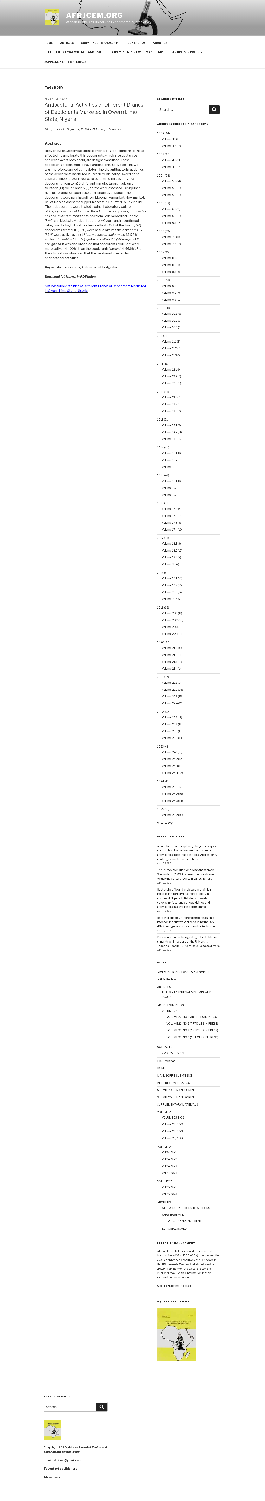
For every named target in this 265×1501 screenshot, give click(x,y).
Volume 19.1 (169, 578)
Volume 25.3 (170, 800)
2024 (160, 781)
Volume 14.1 (169, 425)
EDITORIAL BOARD (174, 1228)
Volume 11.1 (169, 341)
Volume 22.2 (170, 689)
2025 (160, 809)
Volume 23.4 (170, 738)
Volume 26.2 (170, 815)
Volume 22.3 (170, 696)
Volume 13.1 (169, 397)
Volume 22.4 (170, 703)
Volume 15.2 (169, 460)
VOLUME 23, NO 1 (173, 1117)
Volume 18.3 (169, 557)
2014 (160, 447)
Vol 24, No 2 (169, 1159)
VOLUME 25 (164, 1181)
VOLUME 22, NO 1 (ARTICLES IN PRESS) (192, 1016)
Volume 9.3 (169, 299)
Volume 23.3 (170, 731)
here (73, 1468)
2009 (160, 308)
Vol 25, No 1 (169, 1187)
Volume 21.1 (169, 648)
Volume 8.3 (169, 271)
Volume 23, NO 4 (172, 1138)
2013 (160, 419)
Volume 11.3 (169, 355)
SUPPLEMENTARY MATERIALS (65, 61)
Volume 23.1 (169, 717)
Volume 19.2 (169, 585)
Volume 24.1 (169, 752)
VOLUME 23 (164, 1112)
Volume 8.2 (169, 264)
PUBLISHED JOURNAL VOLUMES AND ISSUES (74, 52)
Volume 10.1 (169, 313)
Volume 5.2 (169, 188)
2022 (160, 711)
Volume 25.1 (169, 787)
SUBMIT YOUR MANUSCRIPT (100, 42)
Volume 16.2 (169, 487)
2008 (160, 280)
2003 (160, 154)
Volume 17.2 (169, 515)
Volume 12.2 (169, 376)
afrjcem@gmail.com (67, 1460)
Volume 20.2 (170, 620)
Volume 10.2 (170, 320)
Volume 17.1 (169, 508)
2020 (160, 642)
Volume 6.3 (169, 222)
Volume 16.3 (169, 494)
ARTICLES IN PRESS (185, 52)
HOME (48, 42)
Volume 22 (164, 823)
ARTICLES (67, 42)
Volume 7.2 (169, 244)
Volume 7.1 (169, 237)
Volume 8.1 (169, 257)
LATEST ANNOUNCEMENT (184, 1220)
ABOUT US (160, 42)
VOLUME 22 (169, 1011)
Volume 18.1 (169, 543)
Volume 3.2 (169, 146)
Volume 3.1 (169, 139)
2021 (160, 677)
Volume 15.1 (169, 453)
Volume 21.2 (169, 654)
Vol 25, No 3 (169, 1193)
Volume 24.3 (170, 766)
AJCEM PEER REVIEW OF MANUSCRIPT (138, 52)
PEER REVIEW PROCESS (173, 1082)
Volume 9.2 (169, 292)
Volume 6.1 (169, 209)
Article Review (166, 979)
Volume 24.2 (170, 759)
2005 (160, 203)
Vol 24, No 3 (169, 1166)
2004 (160, 175)
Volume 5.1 (169, 181)
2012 (160, 391)
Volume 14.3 (169, 439)
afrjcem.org (94, 15)
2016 (160, 503)
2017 (160, 538)
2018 (160, 572)
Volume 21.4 (169, 668)
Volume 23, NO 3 (172, 1131)
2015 (160, 475)
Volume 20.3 (170, 627)
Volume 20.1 (170, 613)
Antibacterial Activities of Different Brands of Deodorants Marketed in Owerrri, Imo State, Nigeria (93, 112)
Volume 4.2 (169, 167)
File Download (166, 1061)
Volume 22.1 (169, 682)
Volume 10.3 (170, 327)
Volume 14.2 (169, 432)
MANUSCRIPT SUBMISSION (175, 1075)
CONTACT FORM (173, 1052)
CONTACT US (136, 42)
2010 (160, 336)
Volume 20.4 (170, 633)
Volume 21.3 (169, 661)
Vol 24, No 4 (169, 1173)
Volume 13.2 (169, 404)
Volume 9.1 (169, 285)
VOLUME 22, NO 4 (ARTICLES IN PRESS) (192, 1037)
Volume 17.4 (169, 529)
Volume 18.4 (170, 564)
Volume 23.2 (170, 724)
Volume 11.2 (169, 348)
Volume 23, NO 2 (172, 1124)
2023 (160, 746)
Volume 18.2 (169, 550)
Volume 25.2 (170, 793)
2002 (160, 133)
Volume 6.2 (169, 216)
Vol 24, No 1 (169, 1152)
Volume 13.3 (169, 411)
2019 (160, 607)
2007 (160, 252)
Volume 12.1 (169, 369)
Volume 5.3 (169, 195)
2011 (160, 363)
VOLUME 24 (164, 1146)
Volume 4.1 (169, 160)
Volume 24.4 (170, 772)
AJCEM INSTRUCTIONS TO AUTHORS (186, 1208)
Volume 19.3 (169, 592)
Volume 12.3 (169, 383)
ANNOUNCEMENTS (175, 1215)
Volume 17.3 (169, 522)
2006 (160, 231)
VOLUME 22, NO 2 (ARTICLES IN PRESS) (192, 1023)
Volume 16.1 (169, 481)
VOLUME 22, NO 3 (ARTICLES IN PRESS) (192, 1030)
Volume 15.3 (169, 466)
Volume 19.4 (170, 599)
